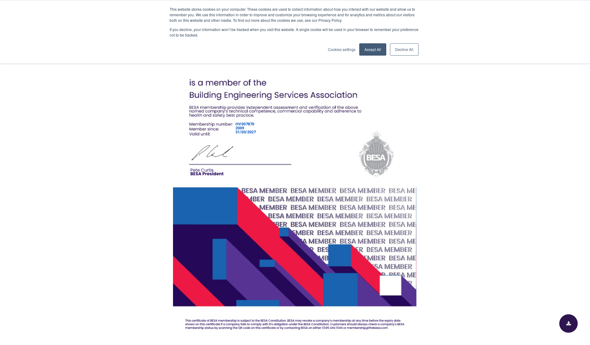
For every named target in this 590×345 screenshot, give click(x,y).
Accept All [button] (372, 49)
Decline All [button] (404, 49)
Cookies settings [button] (342, 49)
